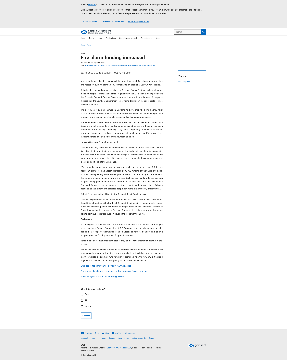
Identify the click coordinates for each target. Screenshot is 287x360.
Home (83, 45)
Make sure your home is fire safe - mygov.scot (102, 276)
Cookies (112, 338)
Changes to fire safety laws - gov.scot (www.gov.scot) (106, 266)
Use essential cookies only (113, 21)
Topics (91, 38)
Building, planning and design (95, 65)
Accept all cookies (90, 21)
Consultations (146, 38)
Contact (103, 338)
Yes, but (89, 306)
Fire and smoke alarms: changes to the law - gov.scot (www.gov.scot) (114, 271)
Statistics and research (128, 38)
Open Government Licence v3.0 (119, 348)
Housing (131, 65)
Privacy (151, 338)
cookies (92, 4)
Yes (87, 294)
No (86, 300)
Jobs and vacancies (139, 338)
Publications (111, 38)
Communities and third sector (144, 65)
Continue (86, 316)
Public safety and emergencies (116, 65)
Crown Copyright (123, 338)
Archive (94, 338)
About (83, 38)
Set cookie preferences (138, 21)
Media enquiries (184, 82)
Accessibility (85, 338)
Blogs (157, 38)
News (100, 38)
